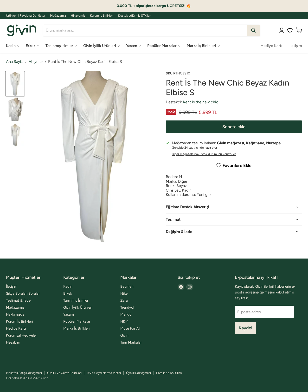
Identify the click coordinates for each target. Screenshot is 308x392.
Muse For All (130, 328)
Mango (126, 314)
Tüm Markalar (131, 342)
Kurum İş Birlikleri (101, 15)
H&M (124, 321)
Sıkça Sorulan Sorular (23, 293)
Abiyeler (36, 62)
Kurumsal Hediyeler (21, 335)
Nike (124, 293)
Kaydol (245, 328)
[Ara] (253, 30)
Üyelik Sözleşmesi (138, 373)
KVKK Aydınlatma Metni (104, 373)
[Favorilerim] (290, 30)
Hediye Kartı (271, 45)
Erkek (31, 45)
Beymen (126, 286)
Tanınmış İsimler (59, 45)
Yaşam (132, 45)
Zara (124, 300)
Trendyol (127, 307)
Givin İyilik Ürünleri (100, 45)
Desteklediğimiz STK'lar (134, 15)
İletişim (295, 45)
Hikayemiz (78, 15)
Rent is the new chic (200, 102)
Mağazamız (58, 15)
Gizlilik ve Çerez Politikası (64, 373)
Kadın (11, 45)
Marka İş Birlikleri (202, 45)
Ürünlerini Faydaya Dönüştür (25, 15)
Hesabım (13, 342)
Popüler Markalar (162, 45)
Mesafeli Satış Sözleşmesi (24, 373)
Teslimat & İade (18, 300)
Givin (124, 335)
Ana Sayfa (14, 62)
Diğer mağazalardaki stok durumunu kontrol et (204, 154)
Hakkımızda (15, 314)
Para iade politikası (169, 373)
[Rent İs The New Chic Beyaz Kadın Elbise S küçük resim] (15, 83)
